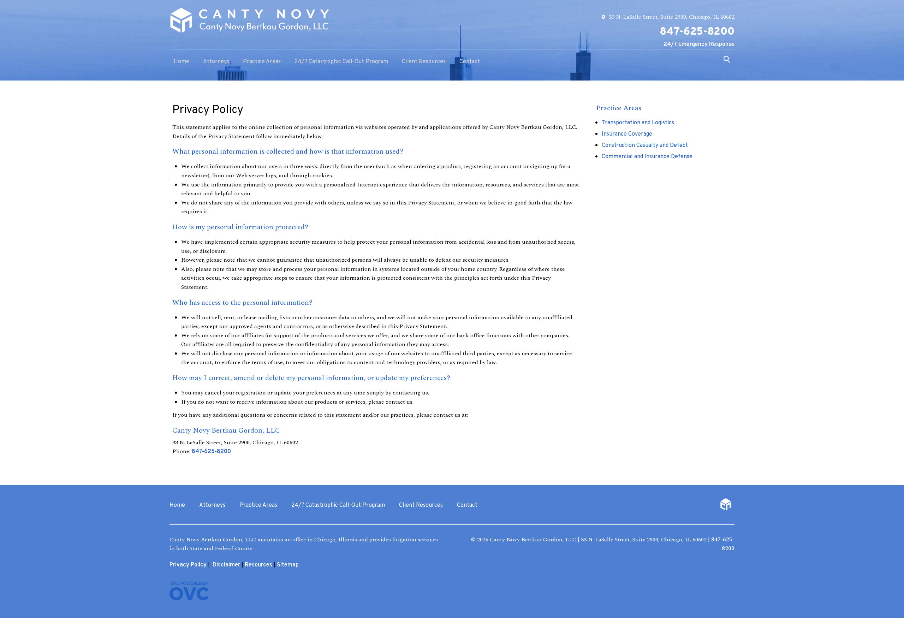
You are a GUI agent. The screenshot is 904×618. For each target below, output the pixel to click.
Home (181, 61)
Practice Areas (262, 61)
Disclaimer (226, 565)
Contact (469, 61)
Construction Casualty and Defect (645, 145)
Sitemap (288, 565)
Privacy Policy (188, 565)
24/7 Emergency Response (699, 44)
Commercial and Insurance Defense (647, 156)
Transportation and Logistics (638, 122)
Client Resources (424, 61)
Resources (258, 565)
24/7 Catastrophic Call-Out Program (341, 61)
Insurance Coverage (627, 134)
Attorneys (216, 61)
